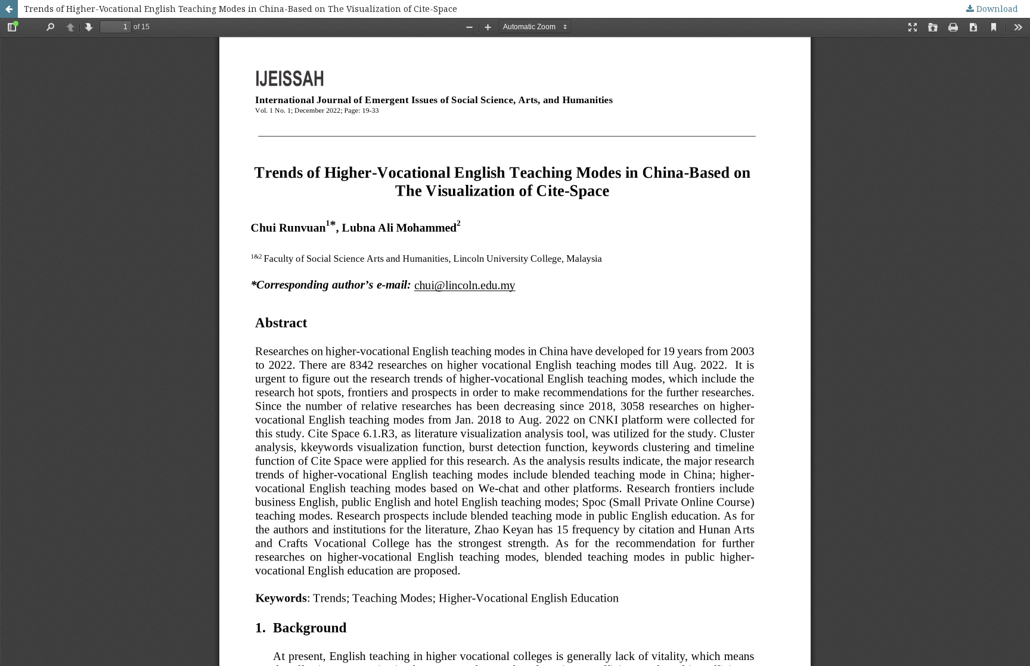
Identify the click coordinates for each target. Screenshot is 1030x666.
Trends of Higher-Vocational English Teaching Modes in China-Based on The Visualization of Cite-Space (240, 8)
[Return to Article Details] (9, 9)
